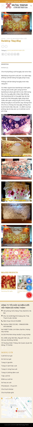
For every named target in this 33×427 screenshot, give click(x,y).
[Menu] (2, 5)
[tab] (16, 64)
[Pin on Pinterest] (15, 54)
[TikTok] (2, 348)
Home (3, 38)
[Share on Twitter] (9, 54)
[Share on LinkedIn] (18, 54)
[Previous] (1, 286)
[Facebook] (6, 348)
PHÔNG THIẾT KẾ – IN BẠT (24, 291)
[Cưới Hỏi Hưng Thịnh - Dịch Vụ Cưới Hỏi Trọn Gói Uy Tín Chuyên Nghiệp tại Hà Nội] (17, 6)
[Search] (31, 5)
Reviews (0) (4, 67)
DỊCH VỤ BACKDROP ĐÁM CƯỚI (17, 38)
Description (4, 64)
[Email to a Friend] (12, 54)
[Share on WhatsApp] (2, 54)
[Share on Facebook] (5, 54)
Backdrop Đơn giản (7, 291)
